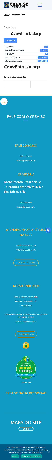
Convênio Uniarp (26, 33)
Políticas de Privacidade (31, 456)
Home (6, 15)
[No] (49, 452)
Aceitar (15, 456)
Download (10, 41)
